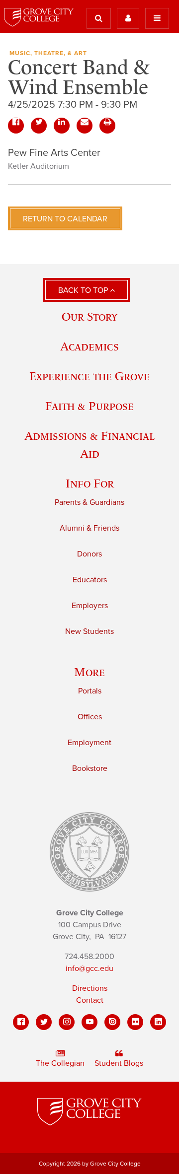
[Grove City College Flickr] (135, 1022)
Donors (89, 554)
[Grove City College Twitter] (44, 1022)
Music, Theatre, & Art (48, 53)
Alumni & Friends (89, 528)
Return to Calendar (65, 219)
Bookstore (89, 768)
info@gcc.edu (89, 968)
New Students (89, 631)
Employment (89, 743)
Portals (89, 691)
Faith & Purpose (89, 406)
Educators (90, 580)
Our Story (89, 316)
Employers (90, 606)
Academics (89, 346)
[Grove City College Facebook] (21, 1022)
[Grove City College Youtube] (89, 1022)
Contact (89, 1000)
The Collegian (60, 1063)
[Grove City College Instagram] (67, 1022)
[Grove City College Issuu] (112, 1022)
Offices (90, 717)
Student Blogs (118, 1063)
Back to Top (84, 290)
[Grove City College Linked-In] (158, 1022)
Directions (89, 988)
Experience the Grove (89, 376)
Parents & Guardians (89, 502)
